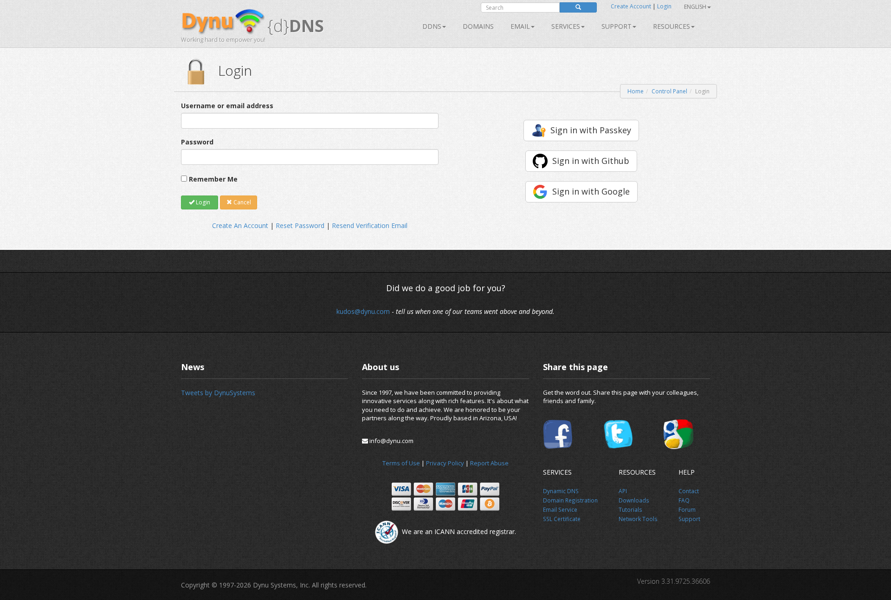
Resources (671, 26)
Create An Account (240, 225)
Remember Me (213, 179)
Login (664, 6)
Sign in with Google (591, 191)
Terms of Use (401, 463)
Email (520, 26)
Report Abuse (489, 463)
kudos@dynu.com (363, 311)
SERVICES (565, 26)
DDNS (431, 26)
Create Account (631, 6)
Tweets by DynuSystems (218, 392)
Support (616, 26)
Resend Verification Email (369, 225)
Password (197, 141)
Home (635, 91)
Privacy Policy (445, 463)
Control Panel (669, 91)
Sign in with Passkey (590, 130)
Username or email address (227, 105)
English (695, 7)
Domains (478, 26)
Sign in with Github (590, 160)
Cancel (241, 202)
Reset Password (300, 225)
